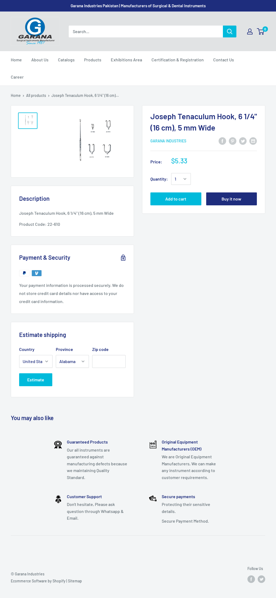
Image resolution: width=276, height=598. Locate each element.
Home (16, 59)
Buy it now (231, 198)
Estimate (35, 379)
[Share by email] (253, 140)
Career (17, 76)
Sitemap (75, 581)
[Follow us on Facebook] (251, 579)
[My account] (250, 31)
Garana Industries (168, 141)
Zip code (100, 349)
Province (64, 349)
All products (36, 95)
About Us (40, 59)
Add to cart (175, 198)
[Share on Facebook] (222, 140)
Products (92, 59)
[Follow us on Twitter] (261, 579)
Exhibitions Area (126, 59)
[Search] (229, 31)
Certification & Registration (177, 59)
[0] (260, 31)
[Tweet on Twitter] (243, 140)
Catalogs (66, 59)
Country (26, 349)
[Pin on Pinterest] (232, 140)
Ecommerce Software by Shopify (38, 581)
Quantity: (159, 178)
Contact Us (223, 59)
